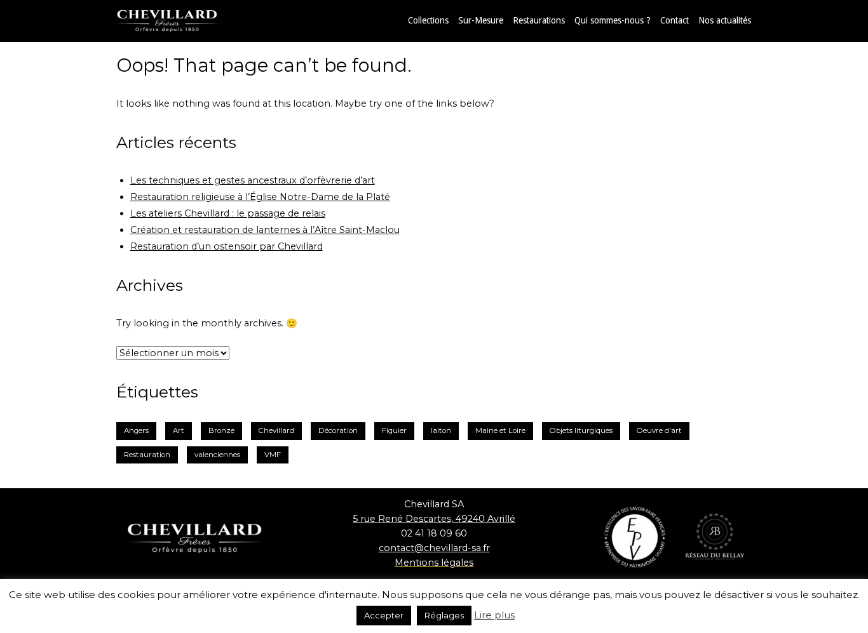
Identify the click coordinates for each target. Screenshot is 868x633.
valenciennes (217, 454)
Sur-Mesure (480, 20)
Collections (428, 20)
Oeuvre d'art (659, 430)
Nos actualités (724, 20)
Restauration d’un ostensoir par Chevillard (226, 246)
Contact (674, 20)
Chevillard (276, 430)
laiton (441, 430)
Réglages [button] (444, 615)
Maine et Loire (500, 430)
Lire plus (494, 615)
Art (178, 430)
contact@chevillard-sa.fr (434, 548)
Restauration (147, 454)
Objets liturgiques (581, 430)
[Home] (179, 20)
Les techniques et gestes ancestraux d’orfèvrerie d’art (252, 180)
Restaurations (539, 20)
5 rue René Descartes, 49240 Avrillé (434, 518)
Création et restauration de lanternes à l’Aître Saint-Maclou (265, 230)
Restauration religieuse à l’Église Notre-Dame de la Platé (260, 197)
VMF (272, 454)
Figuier (394, 430)
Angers (136, 430)
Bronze (221, 430)
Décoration (338, 430)
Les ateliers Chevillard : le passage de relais (227, 213)
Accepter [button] (383, 615)
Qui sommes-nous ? (612, 20)
